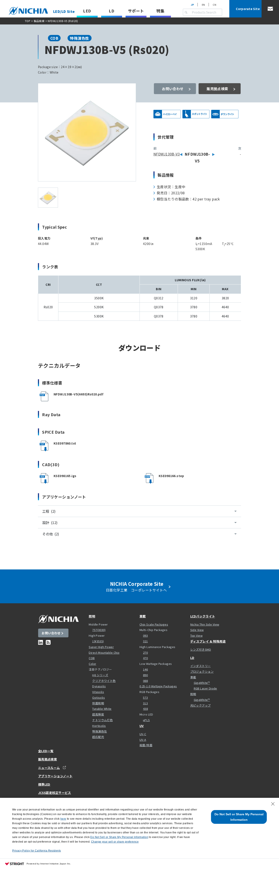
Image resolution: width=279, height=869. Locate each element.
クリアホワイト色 (104, 680)
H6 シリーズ (100, 675)
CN (214, 4)
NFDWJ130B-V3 (166, 154)
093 (145, 635)
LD (111, 11)
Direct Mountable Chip (104, 652)
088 (145, 680)
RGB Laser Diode (205, 688)
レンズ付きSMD (200, 649)
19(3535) (98, 641)
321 (145, 641)
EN (203, 4)
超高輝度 (98, 714)
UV (142, 725)
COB (92, 658)
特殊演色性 (99, 731)
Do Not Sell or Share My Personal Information (239, 816)
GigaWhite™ (202, 682)
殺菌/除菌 (146, 745)
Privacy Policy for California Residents (36, 850)
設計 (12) (50, 522)
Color (92, 663)
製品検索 (39, 21)
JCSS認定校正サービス (54, 792)
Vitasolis (98, 691)
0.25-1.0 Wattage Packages (158, 686)
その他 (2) (50, 533)
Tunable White (101, 708)
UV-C (143, 734)
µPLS (146, 720)
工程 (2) (49, 511)
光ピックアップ (200, 705)
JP (192, 4)
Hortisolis (99, 725)
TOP (27, 21)
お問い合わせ (173, 88)
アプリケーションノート (55, 776)
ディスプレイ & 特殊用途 (208, 641)
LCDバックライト (202, 616)
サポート (136, 11)
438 (145, 708)
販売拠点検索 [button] (217, 88)
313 (145, 703)
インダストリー (200, 665)
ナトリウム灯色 (102, 720)
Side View (197, 629)
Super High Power (101, 646)
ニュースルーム (49, 767)
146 (145, 669)
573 (145, 697)
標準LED (44, 784)
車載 (143, 616)
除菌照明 (98, 703)
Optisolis (98, 697)
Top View (196, 635)
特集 (160, 11)
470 (145, 658)
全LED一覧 (46, 750)
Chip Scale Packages (154, 624)
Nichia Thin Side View (204, 624)
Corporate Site (248, 9)
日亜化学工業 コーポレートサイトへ (137, 586)
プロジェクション (202, 671)
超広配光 (98, 736)
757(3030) (98, 629)
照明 (92, 616)
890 (145, 675)
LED (87, 11)
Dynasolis (99, 686)
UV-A (143, 739)
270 (145, 652)
